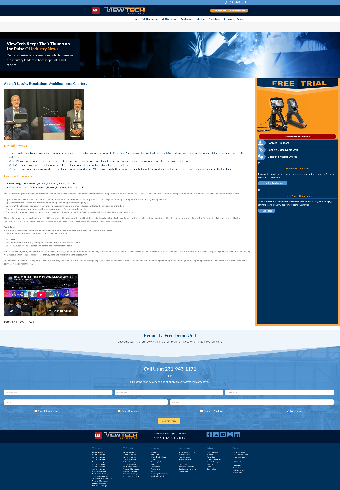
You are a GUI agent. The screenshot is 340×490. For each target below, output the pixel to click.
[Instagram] (230, 434)
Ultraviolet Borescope (100, 481)
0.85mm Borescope (99, 471)
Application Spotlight (158, 476)
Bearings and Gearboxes (187, 469)
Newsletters (237, 468)
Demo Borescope (130, 411)
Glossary (154, 471)
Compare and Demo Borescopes (229, 10)
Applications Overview (187, 452)
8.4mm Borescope (98, 455)
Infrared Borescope (99, 483)
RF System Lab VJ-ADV (131, 476)
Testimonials (155, 467)
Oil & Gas (210, 464)
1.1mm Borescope (98, 469)
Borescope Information (159, 474)
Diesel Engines (184, 464)
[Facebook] (209, 434)
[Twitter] (216, 434)
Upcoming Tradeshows (272, 183)
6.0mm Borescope (98, 457)
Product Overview (98, 452)
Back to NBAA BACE (19, 322)
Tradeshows (155, 469)
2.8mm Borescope (98, 462)
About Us (154, 452)
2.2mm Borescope (98, 464)
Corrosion (182, 462)
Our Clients (155, 455)
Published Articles (239, 470)
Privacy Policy (237, 473)
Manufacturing (212, 462)
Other (209, 467)
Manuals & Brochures (158, 457)
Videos (153, 459)
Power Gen (211, 457)
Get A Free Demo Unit (240, 455)
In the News (237, 465)
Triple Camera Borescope (101, 476)
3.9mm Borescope (98, 459)
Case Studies (211, 469)
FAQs (153, 464)
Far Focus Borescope (99, 486)
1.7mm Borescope (98, 467)
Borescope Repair (239, 457)
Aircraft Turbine (184, 455)
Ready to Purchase (213, 411)
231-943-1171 (238, 2)
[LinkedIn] (237, 434)
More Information (47, 411)
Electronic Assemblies (186, 467)
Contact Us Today (239, 452)
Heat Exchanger (184, 457)
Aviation (210, 455)
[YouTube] (223, 434)
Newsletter (296, 411)
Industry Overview (213, 452)
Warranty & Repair (157, 462)
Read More (266, 210)
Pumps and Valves (185, 459)
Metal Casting (183, 471)
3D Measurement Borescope (102, 479)
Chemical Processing (214, 459)
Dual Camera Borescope (100, 474)
